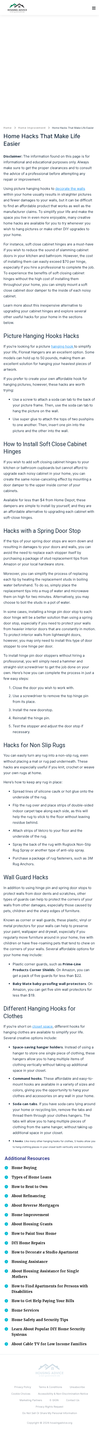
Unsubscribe (77, 1387)
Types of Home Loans (31, 1177)
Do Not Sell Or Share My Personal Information (49, 1413)
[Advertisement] (49, 66)
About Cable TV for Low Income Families (49, 1344)
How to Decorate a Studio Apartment (45, 1252)
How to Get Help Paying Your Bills (43, 1301)
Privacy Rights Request (49, 1406)
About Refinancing (29, 1196)
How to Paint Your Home (34, 1233)
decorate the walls (70, 188)
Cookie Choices (20, 1393)
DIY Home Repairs (28, 1243)
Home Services (25, 1310)
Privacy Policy (22, 1387)
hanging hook (62, 346)
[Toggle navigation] (94, 8)
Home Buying (24, 1168)
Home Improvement (32, 127)
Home (7, 127)
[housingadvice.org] (49, 1370)
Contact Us (72, 1400)
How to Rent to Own (30, 1186)
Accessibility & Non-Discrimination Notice (63, 1393)
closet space (42, 1026)
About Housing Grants (32, 1224)
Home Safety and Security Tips (40, 1320)
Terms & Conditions (50, 1387)
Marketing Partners (31, 1400)
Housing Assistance (30, 1261)
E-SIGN (54, 1400)
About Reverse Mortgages (35, 1205)
